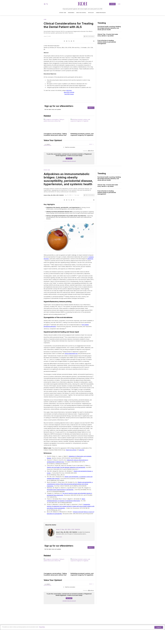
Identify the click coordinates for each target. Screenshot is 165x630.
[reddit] (71, 41)
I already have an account (69, 161)
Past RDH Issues (69, 94)
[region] (69, 147)
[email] (73, 41)
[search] (47, 4)
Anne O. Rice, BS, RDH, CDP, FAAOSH (54, 195)
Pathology (91, 12)
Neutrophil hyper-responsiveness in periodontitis (60, 497)
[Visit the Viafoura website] (91, 150)
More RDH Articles (69, 92)
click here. (69, 90)
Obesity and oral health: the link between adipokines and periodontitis (66, 475)
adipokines (90, 258)
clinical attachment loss (71, 356)
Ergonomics (71, 12)
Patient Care (62, 12)
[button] (45, 4)
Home (45, 19)
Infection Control (81, 12)
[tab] (47, 144)
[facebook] (64, 41)
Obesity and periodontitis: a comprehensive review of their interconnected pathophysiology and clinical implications (70, 491)
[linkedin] (66, 41)
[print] (93, 41)
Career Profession (101, 12)
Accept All (159, 627)
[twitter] (69, 41)
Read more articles (71, 457)
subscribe (81, 457)
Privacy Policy (42, 626)
